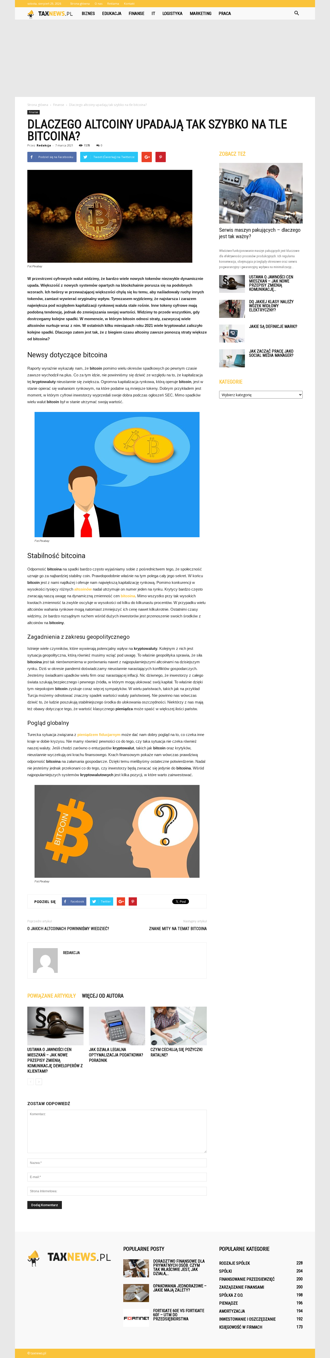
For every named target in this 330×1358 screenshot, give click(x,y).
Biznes (88, 13)
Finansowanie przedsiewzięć (247, 1279)
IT (153, 13)
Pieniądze (228, 1303)
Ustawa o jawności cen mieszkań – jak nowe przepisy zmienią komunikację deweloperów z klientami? (55, 1060)
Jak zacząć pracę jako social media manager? (271, 353)
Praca (225, 13)
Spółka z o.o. (231, 1295)
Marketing (200, 13)
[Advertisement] (165, 58)
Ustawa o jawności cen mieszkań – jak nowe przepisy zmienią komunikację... (271, 283)
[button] (296, 13)
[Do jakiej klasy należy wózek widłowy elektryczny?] (232, 309)
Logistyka (172, 13)
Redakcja (44, 145)
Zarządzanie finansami (241, 1287)
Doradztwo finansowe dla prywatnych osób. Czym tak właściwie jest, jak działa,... (179, 1267)
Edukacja (111, 13)
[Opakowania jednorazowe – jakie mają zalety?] (136, 1293)
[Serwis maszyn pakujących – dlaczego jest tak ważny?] (261, 193)
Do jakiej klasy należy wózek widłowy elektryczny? (271, 305)
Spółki (225, 1271)
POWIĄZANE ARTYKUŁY (51, 996)
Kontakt (129, 3)
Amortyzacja (232, 1311)
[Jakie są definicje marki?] (232, 334)
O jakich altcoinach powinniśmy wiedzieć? (68, 928)
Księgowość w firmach (240, 1327)
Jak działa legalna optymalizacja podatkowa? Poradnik (116, 1055)
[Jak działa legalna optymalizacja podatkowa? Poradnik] (117, 1026)
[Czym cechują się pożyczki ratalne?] (179, 1026)
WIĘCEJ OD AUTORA (102, 996)
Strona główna (80, 3)
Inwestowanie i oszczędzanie (247, 1319)
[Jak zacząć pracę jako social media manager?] (232, 358)
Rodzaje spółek (234, 1263)
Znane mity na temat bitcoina (178, 928)
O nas (98, 3)
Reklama (113, 3)
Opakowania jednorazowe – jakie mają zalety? (180, 1288)
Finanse (136, 13)
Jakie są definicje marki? (273, 326)
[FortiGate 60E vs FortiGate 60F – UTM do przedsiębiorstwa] (136, 1318)
